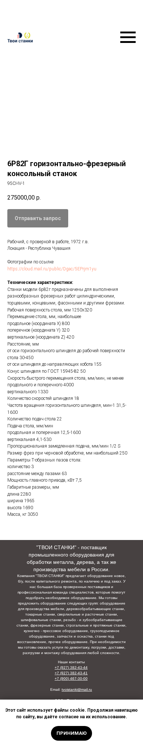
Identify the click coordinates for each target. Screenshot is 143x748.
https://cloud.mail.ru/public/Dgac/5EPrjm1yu (51, 268)
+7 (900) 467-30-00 (71, 678)
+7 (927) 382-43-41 (71, 673)
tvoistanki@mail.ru (77, 689)
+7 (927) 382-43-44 (71, 667)
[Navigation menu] (128, 37)
